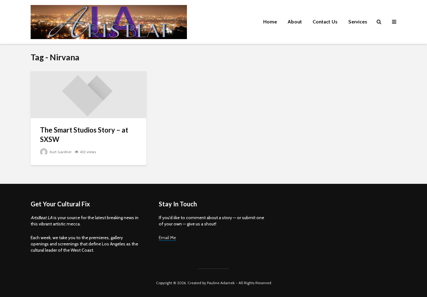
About (295, 22)
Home (270, 22)
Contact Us (325, 22)
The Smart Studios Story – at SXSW (84, 134)
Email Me (167, 237)
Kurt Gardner (60, 151)
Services (357, 22)
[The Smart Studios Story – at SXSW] (88, 94)
